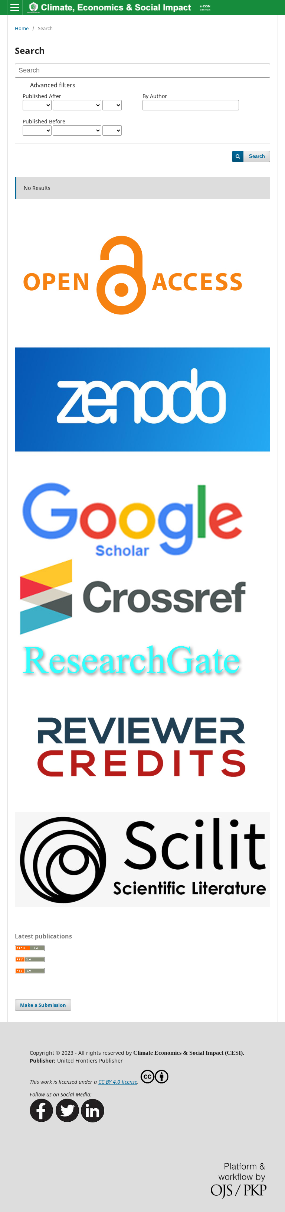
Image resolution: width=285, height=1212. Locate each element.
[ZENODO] (142, 469)
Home (22, 28)
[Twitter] (67, 1120)
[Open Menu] (14, 7)
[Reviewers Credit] (142, 801)
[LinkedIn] (93, 1120)
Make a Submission (43, 1005)
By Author (154, 96)
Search (257, 156)
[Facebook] (41, 1120)
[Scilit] (142, 905)
